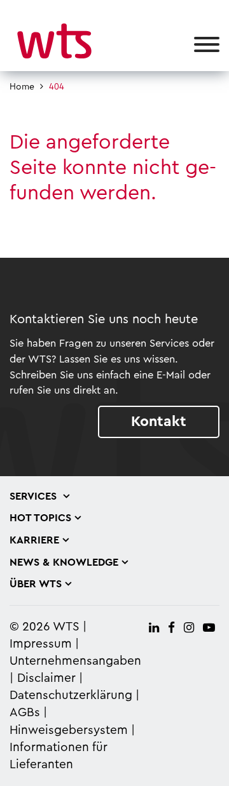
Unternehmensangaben (75, 661)
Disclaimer (46, 678)
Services (35, 496)
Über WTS (36, 584)
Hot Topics (40, 518)
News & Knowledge (64, 562)
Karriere (34, 540)
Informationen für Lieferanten (59, 756)
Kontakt (158, 421)
